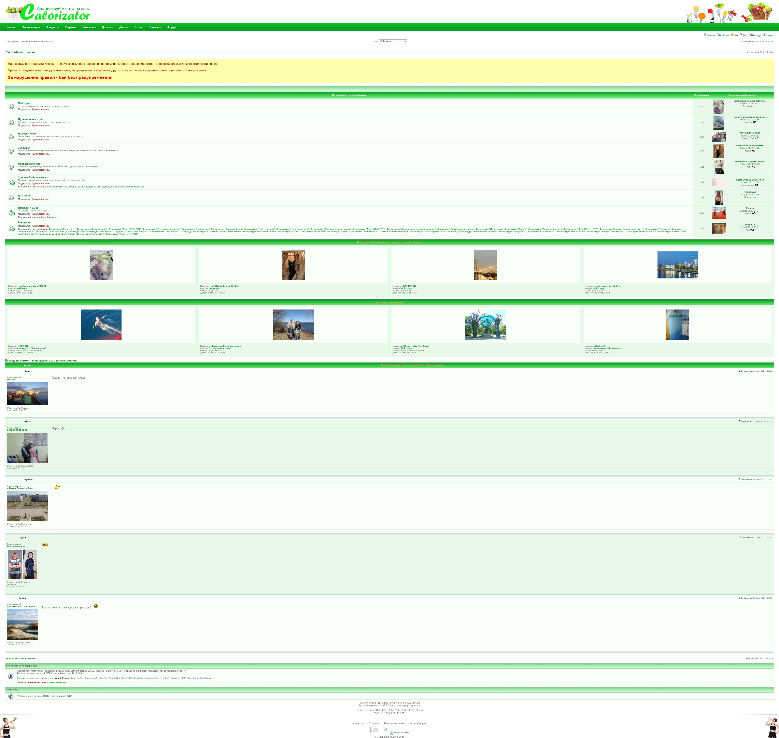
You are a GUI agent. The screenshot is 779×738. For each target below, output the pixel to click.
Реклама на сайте (394, 723)
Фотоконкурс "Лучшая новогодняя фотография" (411, 229)
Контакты (358, 723)
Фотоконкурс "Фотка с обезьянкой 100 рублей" (302, 231)
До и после (24, 195)
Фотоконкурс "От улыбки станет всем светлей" (217, 231)
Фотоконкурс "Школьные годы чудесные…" (621, 229)
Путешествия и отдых (31, 119)
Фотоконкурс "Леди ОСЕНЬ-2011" (581, 229)
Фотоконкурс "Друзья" (515, 229)
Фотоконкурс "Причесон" (658, 229)
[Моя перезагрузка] (22, 579)
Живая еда (52, 217)
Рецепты (70, 27)
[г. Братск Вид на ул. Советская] (27, 520)
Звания (769, 35)
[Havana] (27, 404)
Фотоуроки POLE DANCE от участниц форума (72, 186)
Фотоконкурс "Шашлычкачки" (50, 231)
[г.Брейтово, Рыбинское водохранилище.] (293, 339)
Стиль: (375, 41)
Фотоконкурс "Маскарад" (179, 231)
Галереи (710, 35)
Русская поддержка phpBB (389, 712)
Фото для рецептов (107, 186)
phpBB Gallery (380, 703)
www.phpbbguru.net (409, 705)
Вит (736, 35)
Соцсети (374, 723)
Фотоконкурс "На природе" (196, 229)
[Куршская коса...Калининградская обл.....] (22, 639)
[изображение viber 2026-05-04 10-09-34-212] (718, 113)
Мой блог (725, 35)
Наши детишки (27, 133)
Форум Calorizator (15, 52)
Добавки (107, 27)
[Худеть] (719, 218)
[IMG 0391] (101, 339)
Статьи (138, 27)
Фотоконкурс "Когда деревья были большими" (433, 231)
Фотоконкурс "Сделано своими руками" (330, 229)
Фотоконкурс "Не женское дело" (292, 229)
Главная (11, 27)
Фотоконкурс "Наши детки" (489, 229)
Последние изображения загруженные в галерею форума (389, 242)
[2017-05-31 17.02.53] (27, 462)
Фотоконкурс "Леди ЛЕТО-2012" (124, 229)
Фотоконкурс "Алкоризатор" (513, 231)
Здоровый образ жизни (32, 177)
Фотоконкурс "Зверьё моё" (90, 234)
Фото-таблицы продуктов (131, 186)
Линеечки (155, 27)
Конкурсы (24, 222)
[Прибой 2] (677, 339)
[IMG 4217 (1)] (485, 279)
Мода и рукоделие (29, 163)
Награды (756, 35)
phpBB (374, 710)
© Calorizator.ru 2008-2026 (389, 737)
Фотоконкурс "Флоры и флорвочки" (345, 231)
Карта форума (418, 723)
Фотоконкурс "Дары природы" (92, 229)
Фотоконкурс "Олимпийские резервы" (477, 231)
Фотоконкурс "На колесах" (541, 231)
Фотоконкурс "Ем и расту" (62, 229)
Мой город (24, 103)
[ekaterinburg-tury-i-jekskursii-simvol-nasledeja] (677, 277)
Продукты (52, 27)
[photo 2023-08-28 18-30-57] (719, 186)
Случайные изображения (389, 302)
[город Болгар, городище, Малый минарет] (718, 129)
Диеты (123, 27)
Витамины (89, 27)
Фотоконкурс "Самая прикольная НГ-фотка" (633, 231)
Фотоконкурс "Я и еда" (598, 231)
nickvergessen (413, 703)
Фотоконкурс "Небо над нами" (259, 229)
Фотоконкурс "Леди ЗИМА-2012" (368, 229)
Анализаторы (31, 27)
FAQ (744, 35)
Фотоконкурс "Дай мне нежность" (545, 229)
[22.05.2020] (719, 233)
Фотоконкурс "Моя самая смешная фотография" (50, 234)
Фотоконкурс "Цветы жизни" (571, 231)
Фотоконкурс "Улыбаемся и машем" (455, 229)
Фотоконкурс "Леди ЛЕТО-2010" (121, 234)
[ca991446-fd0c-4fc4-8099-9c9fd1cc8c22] (718, 157)
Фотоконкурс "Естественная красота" (161, 229)
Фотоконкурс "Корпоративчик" (149, 231)
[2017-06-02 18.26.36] (719, 141)
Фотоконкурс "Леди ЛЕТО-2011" (116, 231)
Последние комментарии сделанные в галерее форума (41, 360)
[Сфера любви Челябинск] (485, 339)
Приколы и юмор (28, 208)
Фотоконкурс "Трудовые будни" (227, 229)
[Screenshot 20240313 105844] (719, 173)
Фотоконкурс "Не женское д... (608, 348)
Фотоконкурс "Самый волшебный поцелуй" (386, 231)
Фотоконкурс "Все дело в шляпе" (260, 231)
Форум (171, 27)
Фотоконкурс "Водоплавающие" (82, 231)
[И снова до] (719, 204)
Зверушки (24, 147)
